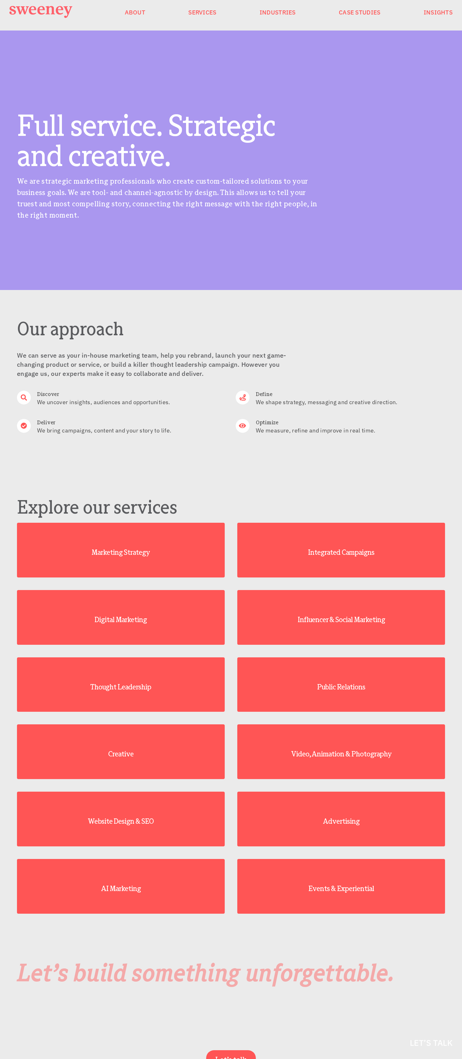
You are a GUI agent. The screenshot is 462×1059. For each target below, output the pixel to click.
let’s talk (431, 1042)
